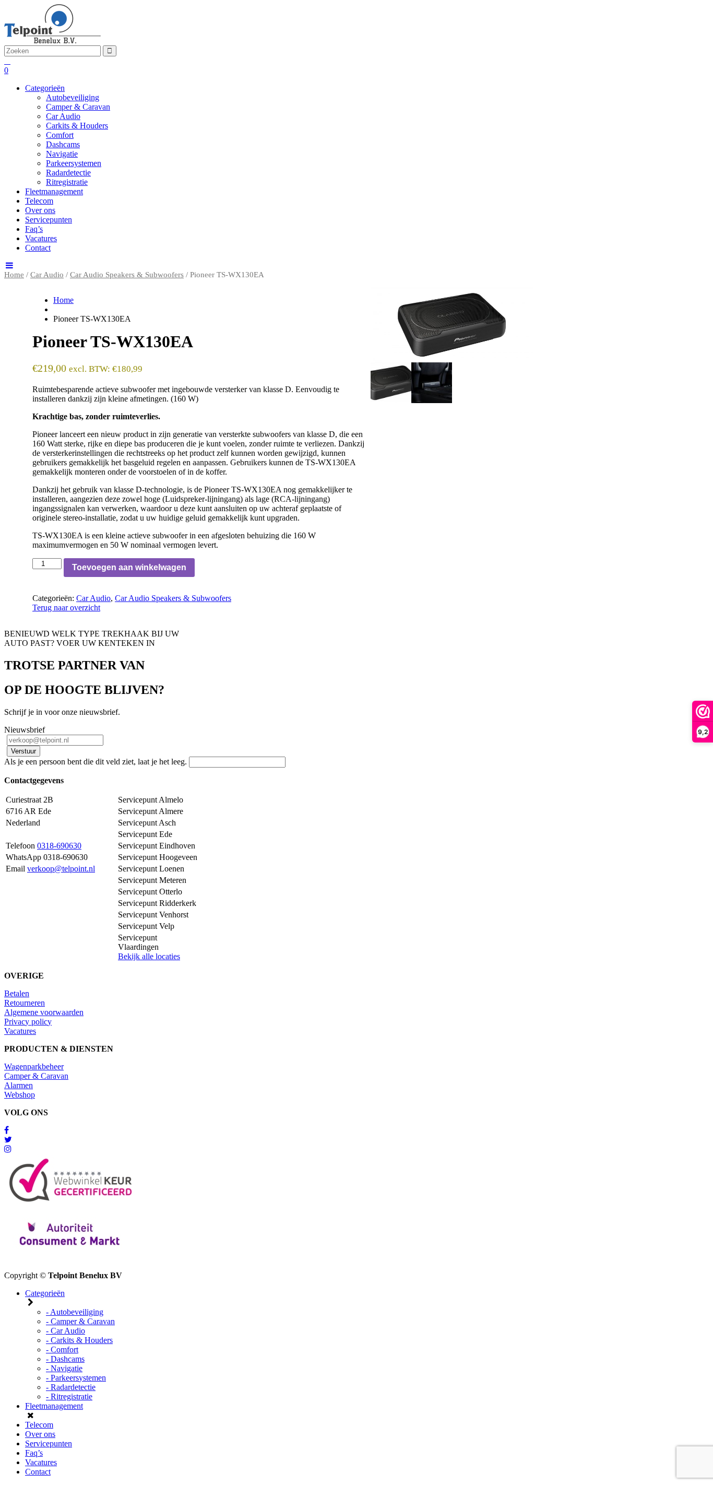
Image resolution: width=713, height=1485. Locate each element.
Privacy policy (28, 1021)
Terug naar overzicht (66, 607)
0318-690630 (59, 845)
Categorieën (45, 88)
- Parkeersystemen (76, 1377)
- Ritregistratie (69, 1396)
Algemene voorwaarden (44, 1012)
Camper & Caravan (78, 106)
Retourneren (24, 1002)
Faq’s (34, 229)
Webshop (19, 1094)
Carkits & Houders (77, 125)
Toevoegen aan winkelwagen (129, 567)
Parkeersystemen (73, 163)
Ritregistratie (67, 182)
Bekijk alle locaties (149, 956)
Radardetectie (68, 172)
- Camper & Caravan (80, 1321)
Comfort (60, 135)
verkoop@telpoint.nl (61, 868)
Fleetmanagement (54, 191)
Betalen (16, 993)
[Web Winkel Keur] (6, 1130)
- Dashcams (65, 1358)
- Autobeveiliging (74, 1311)
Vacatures (41, 238)
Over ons (40, 210)
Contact (38, 247)
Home (14, 274)
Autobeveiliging (72, 97)
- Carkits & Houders (79, 1340)
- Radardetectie (71, 1387)
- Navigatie (64, 1368)
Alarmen (18, 1085)
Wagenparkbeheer (34, 1066)
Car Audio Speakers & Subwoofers (127, 274)
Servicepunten (48, 219)
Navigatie (62, 153)
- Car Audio (65, 1330)
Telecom (39, 200)
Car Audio (63, 116)
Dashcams (63, 144)
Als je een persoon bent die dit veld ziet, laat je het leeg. (96, 761)
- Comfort (62, 1349)
